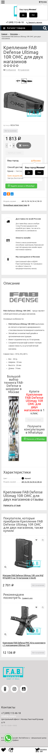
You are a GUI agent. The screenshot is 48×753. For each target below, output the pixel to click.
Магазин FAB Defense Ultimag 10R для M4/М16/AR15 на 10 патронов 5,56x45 (23, 576)
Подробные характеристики (15, 205)
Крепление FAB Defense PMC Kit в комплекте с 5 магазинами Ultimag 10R (24, 644)
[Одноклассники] (8, 193)
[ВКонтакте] (4, 193)
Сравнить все (27, 598)
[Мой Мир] (12, 193)
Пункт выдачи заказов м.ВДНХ (20, 176)
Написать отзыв (11, 505)
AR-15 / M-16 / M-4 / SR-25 (32, 482)
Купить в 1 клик (14, 153)
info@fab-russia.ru (8, 716)
